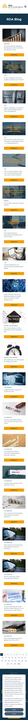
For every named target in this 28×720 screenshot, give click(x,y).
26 (8, 664)
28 (15, 664)
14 (15, 657)
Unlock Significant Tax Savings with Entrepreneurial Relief (13, 266)
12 (9, 657)
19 (5, 660)
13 (12, 657)
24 (22, 660)
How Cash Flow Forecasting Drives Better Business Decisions (13, 515)
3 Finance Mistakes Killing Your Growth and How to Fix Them (13, 421)
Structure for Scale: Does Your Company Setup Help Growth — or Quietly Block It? (14, 141)
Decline (14, 713)
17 (25, 657)
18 (2, 660)
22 (15, 660)
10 (2, 657)
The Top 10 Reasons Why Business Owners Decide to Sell (13, 329)
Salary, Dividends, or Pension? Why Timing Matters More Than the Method (14, 109)
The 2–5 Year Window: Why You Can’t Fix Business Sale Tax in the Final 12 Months (13, 173)
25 (25, 660)
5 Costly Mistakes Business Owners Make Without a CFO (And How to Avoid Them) (13, 608)
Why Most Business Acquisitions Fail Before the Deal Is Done (13, 234)
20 (9, 660)
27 (11, 664)
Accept (14, 709)
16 (21, 657)
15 (18, 657)
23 (19, 660)
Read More (14, 54)
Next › (19, 664)
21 (12, 660)
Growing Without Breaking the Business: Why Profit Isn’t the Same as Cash (13, 47)
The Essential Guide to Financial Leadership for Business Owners (12, 453)
